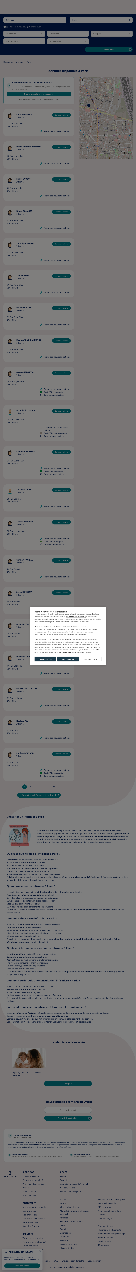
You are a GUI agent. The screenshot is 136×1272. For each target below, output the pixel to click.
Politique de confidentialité (91, 650)
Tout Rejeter (68, 659)
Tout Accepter (45, 659)
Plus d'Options (90, 659)
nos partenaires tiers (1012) (76, 616)
